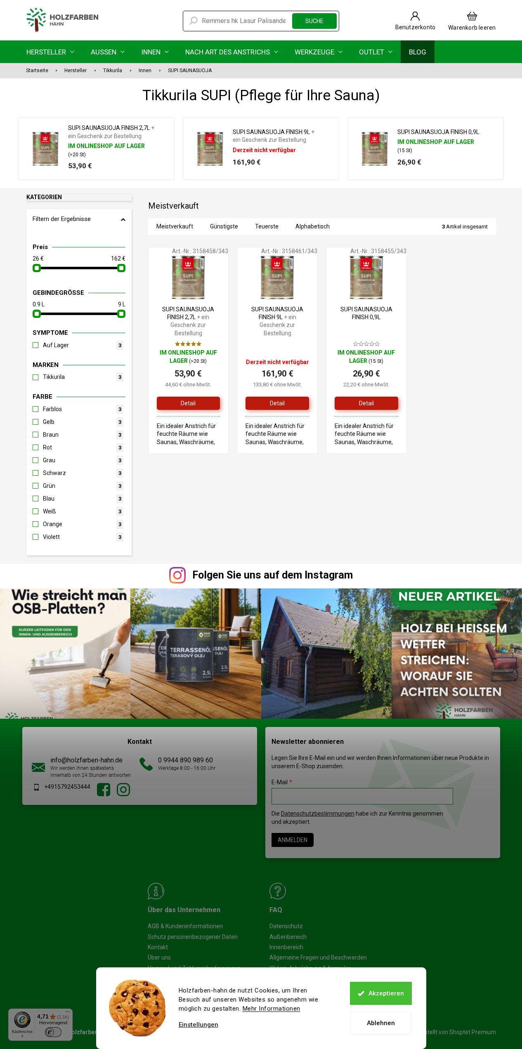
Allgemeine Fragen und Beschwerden (318, 957)
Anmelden (292, 840)
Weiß (82, 511)
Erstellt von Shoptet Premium (457, 1032)
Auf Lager (82, 345)
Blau (82, 498)
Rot (82, 447)
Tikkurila (82, 377)
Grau (82, 460)
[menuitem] (50, 51)
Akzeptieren (386, 993)
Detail (188, 403)
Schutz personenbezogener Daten (193, 937)
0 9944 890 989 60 (185, 760)
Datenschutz (286, 926)
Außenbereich (288, 937)
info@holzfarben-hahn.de (86, 760)
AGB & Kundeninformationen (185, 926)
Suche (314, 21)
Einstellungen (198, 1025)
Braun (82, 434)
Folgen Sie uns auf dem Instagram (272, 575)
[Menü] (68, 1013)
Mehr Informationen (271, 1008)
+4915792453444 (67, 786)
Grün (82, 485)
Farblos (82, 409)
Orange (82, 524)
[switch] (53, 1032)
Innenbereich (286, 947)
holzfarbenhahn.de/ (123, 789)
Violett (82, 537)
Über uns (159, 957)
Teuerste (267, 226)
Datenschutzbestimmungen (317, 813)
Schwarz (82, 473)
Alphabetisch (312, 226)
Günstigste (224, 226)
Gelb (82, 422)
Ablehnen (381, 1023)
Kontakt (158, 947)
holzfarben (103, 789)
